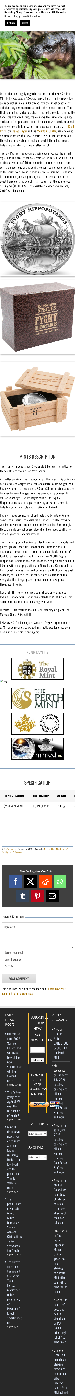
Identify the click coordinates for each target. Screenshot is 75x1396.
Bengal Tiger (19, 131)
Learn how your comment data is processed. (34, 991)
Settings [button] (11, 23)
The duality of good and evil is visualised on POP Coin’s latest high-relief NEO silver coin (60, 1321)
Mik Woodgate (10, 849)
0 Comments (18, 852)
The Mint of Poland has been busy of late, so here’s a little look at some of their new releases (60, 1201)
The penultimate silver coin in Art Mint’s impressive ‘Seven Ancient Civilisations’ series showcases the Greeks (14, 1225)
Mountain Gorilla (46, 131)
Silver (53, 849)
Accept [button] (25, 23)
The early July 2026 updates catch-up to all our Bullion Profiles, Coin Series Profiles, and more (61, 1096)
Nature (47, 849)
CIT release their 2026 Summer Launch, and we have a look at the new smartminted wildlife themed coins (14, 1057)
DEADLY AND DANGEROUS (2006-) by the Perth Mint (61, 1046)
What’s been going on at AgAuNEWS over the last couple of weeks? (14, 1104)
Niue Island (60, 849)
